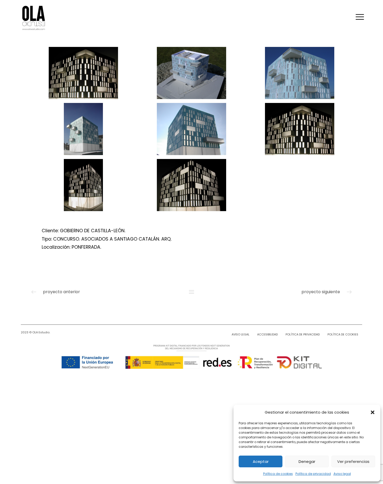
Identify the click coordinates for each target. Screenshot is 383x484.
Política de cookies (278, 473)
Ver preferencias (353, 461)
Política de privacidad (313, 473)
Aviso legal (342, 473)
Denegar (307, 461)
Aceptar (261, 461)
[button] (372, 412)
